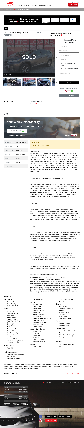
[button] (69, 90)
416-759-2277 (8, 9)
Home (20, 5)
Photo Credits (8, 417)
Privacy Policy (17, 417)
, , (24, 9)
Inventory (34, 5)
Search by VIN (46, 22)
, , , (71, 382)
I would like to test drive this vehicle (68, 64)
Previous (1, 58)
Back (6, 28)
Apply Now (73, 4)
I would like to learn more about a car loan (69, 69)
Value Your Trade (69, 95)
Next (56, 58)
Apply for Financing (65, 416)
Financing (26, 5)
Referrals (42, 5)
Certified (34, 103)
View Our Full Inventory (73, 373)
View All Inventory (51, 416)
